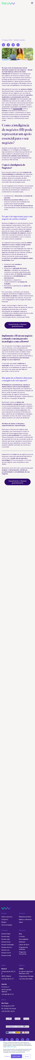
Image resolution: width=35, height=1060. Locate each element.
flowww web (5, 939)
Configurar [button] (7, 1056)
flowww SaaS (5, 934)
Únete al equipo (6, 925)
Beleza (15, 522)
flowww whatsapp (7, 945)
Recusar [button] (27, 1056)
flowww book (5, 942)
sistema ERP (17, 109)
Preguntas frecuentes (22, 953)
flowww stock (6, 953)
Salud (21, 922)
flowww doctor (6, 947)
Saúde (15, 844)
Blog (20, 934)
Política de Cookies (11, 1046)
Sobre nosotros (6, 917)
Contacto (4, 919)
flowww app (5, 936)
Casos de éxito (24, 945)
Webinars (22, 942)
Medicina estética (25, 917)
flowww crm (5, 950)
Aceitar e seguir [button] (16, 1056)
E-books (22, 936)
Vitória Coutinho (19, 40)
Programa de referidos (23, 948)
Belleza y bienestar (25, 737)
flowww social (6, 955)
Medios (3, 922)
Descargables (23, 939)
